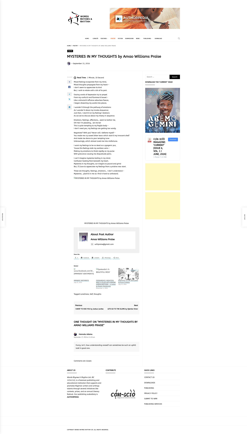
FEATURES (104, 38)
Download (173, 139)
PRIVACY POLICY (150, 393)
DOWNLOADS (149, 383)
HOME (87, 38)
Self (91, 294)
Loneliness (84, 294)
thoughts (97, 294)
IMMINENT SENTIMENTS (81, 280)
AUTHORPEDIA (73, 397)
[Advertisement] (162, 176)
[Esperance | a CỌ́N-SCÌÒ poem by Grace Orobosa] (128, 274)
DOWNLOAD (158, 38)
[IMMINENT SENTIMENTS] (84, 274)
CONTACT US (149, 377)
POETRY (113, 38)
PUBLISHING (147, 38)
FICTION (120, 38)
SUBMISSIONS (129, 38)
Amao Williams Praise (103, 239)
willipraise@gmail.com (104, 244)
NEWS (138, 38)
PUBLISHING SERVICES (153, 404)
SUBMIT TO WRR (150, 399)
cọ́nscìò (95, 38)
